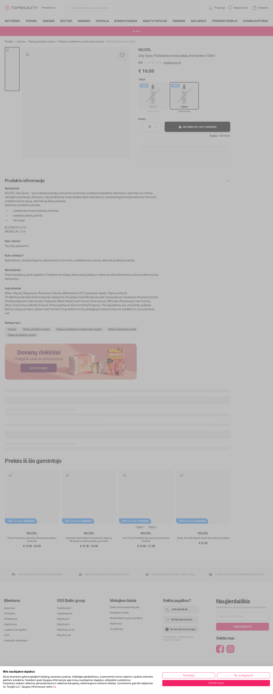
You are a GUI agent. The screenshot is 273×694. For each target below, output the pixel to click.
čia (54, 686)
